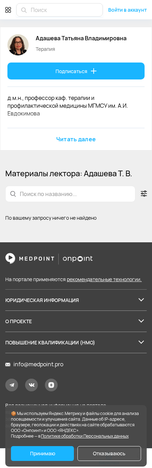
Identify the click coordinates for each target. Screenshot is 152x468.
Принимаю (42, 453)
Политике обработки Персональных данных (85, 436)
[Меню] (8, 9)
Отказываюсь (109, 453)
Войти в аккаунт (127, 9)
